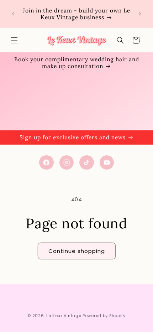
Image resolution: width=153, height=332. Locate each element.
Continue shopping (76, 251)
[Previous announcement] (13, 14)
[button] (14, 40)
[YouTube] (107, 162)
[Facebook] (46, 162)
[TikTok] (86, 162)
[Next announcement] (140, 14)
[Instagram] (66, 162)
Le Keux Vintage (63, 315)
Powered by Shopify (104, 315)
